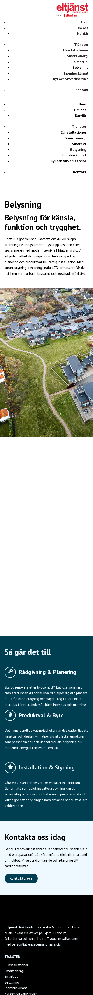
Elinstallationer (75, 50)
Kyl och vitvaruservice (70, 79)
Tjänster (81, 44)
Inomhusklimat (76, 73)
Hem (84, 22)
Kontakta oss (21, 878)
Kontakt (81, 90)
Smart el (81, 61)
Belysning (80, 67)
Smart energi (77, 56)
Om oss (82, 28)
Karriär (82, 33)
